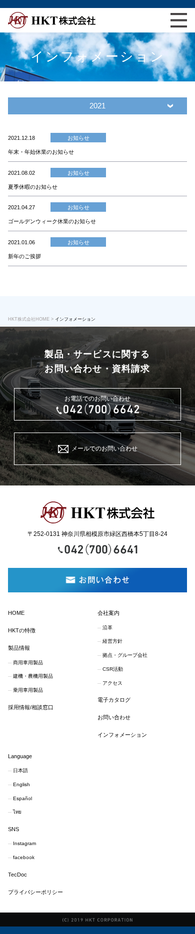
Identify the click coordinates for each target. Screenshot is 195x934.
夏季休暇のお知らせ (33, 187)
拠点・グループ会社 (125, 655)
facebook (23, 857)
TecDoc (17, 875)
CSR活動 (112, 669)
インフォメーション (122, 735)
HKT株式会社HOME (29, 319)
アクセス (112, 683)
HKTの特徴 (22, 630)
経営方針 (112, 641)
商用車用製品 (28, 662)
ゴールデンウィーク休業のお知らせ (52, 221)
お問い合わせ (114, 717)
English (21, 784)
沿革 (107, 627)
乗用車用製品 (28, 690)
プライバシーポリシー (35, 892)
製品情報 (19, 648)
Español (22, 798)
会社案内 (109, 613)
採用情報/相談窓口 (31, 707)
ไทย (17, 812)
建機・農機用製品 (33, 676)
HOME (16, 613)
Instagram (24, 843)
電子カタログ (114, 700)
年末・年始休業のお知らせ (41, 152)
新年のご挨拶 (24, 256)
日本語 (20, 770)
